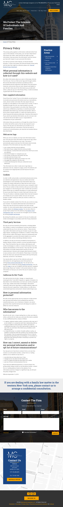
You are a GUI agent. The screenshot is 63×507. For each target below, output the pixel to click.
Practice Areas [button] (34, 10)
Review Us (31, 498)
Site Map (18, 504)
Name (5, 409)
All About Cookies (18, 209)
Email (24, 409)
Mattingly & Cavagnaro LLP (28, 502)
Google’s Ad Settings (14, 214)
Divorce (47, 60)
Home (18, 10)
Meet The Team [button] (26, 10)
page (9, 266)
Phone (42, 409)
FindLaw (52, 504)
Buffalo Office (14, 479)
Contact (44, 10)
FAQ (39, 10)
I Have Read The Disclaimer (30, 432)
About (21, 10)
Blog (42, 10)
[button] (61, 498)
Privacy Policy (25, 504)
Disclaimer (6, 432)
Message (5, 416)
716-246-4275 (42, 3)
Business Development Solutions (39, 504)
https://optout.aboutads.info (15, 262)
